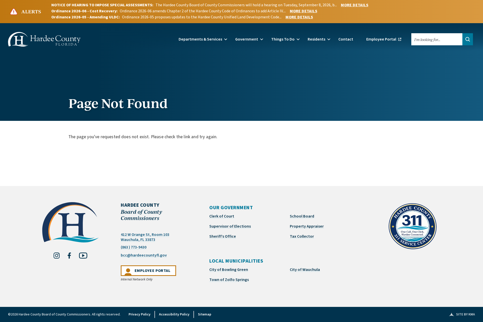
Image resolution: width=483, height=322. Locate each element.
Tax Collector (302, 236)
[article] (241, 155)
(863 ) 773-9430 (133, 247)
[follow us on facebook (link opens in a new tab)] (69, 256)
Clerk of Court (221, 216)
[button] (203, 39)
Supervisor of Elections (230, 226)
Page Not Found (118, 103)
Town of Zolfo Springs (229, 279)
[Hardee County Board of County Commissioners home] (412, 226)
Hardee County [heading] (141, 211)
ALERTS (31, 12)
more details (354, 5)
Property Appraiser (307, 226)
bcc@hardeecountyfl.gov (144, 255)
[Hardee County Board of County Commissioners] (44, 39)
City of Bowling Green (228, 269)
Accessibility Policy (174, 314)
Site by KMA (462, 314)
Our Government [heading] (231, 207)
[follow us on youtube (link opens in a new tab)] (83, 256)
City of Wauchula (305, 269)
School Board (302, 216)
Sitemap (204, 314)
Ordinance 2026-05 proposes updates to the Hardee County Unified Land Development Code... (201, 17)
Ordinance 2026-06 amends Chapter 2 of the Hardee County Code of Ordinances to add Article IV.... (203, 11)
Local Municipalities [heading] (236, 261)
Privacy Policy (139, 314)
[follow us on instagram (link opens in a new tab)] (57, 256)
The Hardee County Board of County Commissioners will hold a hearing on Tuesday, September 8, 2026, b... (246, 5)
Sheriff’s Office (222, 236)
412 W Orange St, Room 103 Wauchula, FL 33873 (145, 237)
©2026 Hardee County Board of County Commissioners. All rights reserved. (64, 314)
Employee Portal (155, 270)
